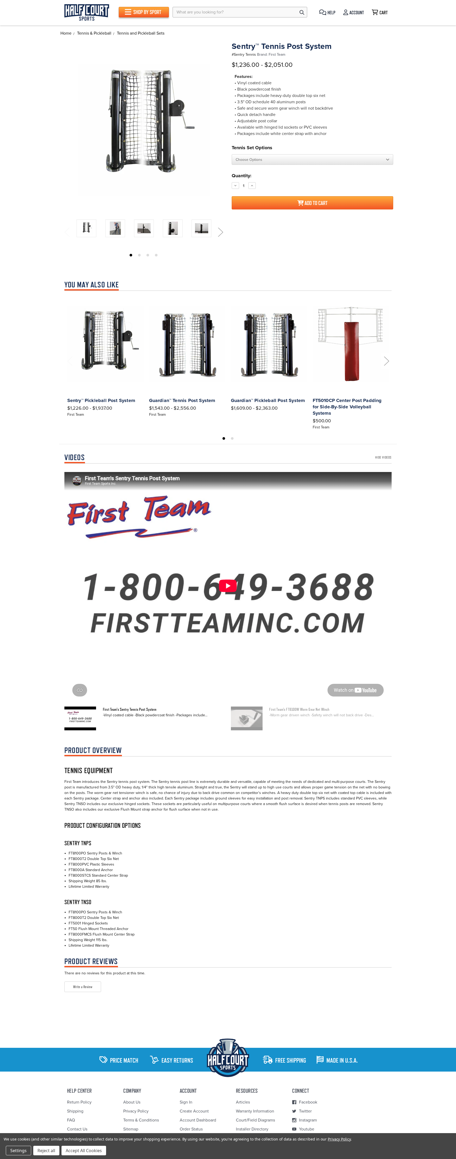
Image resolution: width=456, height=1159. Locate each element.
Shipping (75, 1111)
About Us (131, 1102)
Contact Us (77, 1129)
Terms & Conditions (141, 1120)
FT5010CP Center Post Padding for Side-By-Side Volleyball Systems (347, 407)
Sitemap (130, 1129)
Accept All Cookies (84, 1150)
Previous (66, 232)
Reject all (46, 1150)
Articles (243, 1102)
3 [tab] (147, 255)
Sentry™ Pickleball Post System (101, 400)
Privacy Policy (136, 1111)
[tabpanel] (86, 229)
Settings (18, 1150)
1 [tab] (131, 255)
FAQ (71, 1120)
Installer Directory (252, 1129)
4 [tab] (156, 255)
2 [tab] (139, 255)
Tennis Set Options (252, 148)
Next (220, 232)
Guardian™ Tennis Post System (182, 400)
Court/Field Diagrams (255, 1120)
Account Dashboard (198, 1120)
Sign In (186, 1102)
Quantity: (241, 176)
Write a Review (82, 987)
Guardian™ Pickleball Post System (268, 400)
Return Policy (79, 1102)
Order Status (191, 1129)
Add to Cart (315, 203)
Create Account (194, 1111)
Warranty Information (255, 1111)
